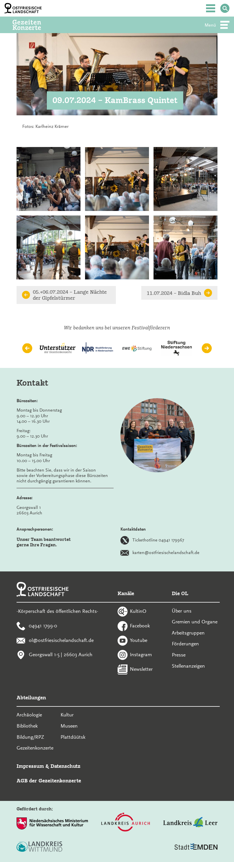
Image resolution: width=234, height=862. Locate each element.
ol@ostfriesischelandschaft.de (61, 640)
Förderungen (185, 643)
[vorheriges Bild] (27, 348)
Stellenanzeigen (188, 666)
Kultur (67, 715)
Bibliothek (27, 726)
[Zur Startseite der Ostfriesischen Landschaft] (23, 8)
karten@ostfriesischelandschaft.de (165, 552)
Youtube (138, 640)
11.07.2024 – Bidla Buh (174, 293)
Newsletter (141, 669)
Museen (69, 726)
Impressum (30, 766)
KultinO (138, 611)
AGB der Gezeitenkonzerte (49, 780)
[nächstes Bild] (207, 348)
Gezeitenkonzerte (35, 748)
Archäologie (29, 715)
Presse (178, 655)
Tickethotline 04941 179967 (158, 540)
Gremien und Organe (194, 622)
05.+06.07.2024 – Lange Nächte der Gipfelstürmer (70, 295)
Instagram (141, 654)
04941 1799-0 (43, 626)
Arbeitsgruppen (188, 633)
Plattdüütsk (72, 737)
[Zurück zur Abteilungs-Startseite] (35, 25)
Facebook (140, 626)
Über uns (181, 611)
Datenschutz (65, 766)
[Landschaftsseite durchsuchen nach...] (224, 8)
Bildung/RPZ (30, 737)
